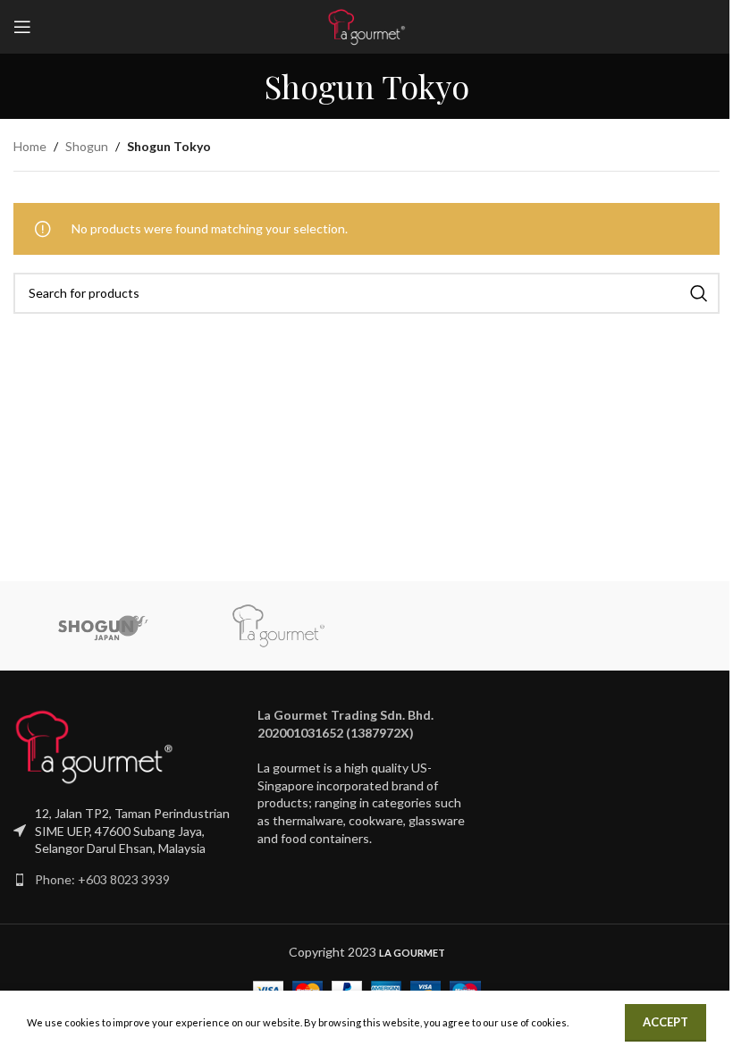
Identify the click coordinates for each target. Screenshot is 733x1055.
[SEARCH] (699, 293)
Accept (665, 1022)
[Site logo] (366, 25)
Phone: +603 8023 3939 (102, 879)
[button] (366, 723)
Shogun (86, 146)
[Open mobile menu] (22, 27)
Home (29, 146)
